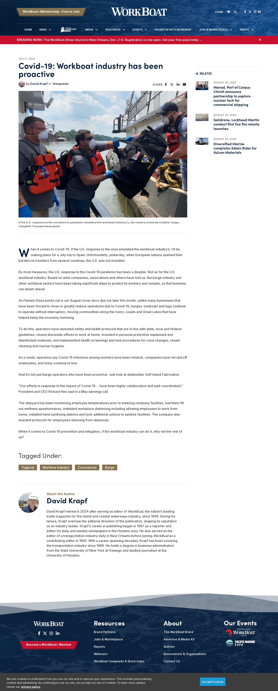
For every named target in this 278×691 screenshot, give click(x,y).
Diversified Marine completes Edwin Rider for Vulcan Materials (235, 148)
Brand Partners (105, 632)
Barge (109, 467)
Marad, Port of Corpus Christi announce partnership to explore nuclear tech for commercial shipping (232, 96)
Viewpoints (61, 83)
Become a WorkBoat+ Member (48, 644)
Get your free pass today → (182, 39)
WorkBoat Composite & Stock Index (119, 661)
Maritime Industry (56, 467)
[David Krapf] (22, 84)
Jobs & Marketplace (213, 29)
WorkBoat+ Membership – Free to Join (51, 11)
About (244, 29)
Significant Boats (68, 32)
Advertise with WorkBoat (173, 29)
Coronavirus (87, 467)
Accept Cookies (212, 681)
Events (137, 29)
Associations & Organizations (185, 654)
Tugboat (27, 467)
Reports (99, 646)
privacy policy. (31, 686)
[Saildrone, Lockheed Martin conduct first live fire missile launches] (202, 117)
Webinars (100, 654)
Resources (112, 29)
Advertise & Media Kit (179, 639)
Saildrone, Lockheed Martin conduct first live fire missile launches (236, 124)
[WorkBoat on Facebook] (245, 11)
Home (28, 29)
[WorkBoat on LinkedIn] (259, 11)
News (43, 29)
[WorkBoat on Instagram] (255, 11)
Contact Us (172, 661)
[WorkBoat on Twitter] (249, 11)
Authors (169, 646)
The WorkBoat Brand (178, 632)
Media (89, 29)
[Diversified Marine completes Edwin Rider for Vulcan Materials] (202, 141)
